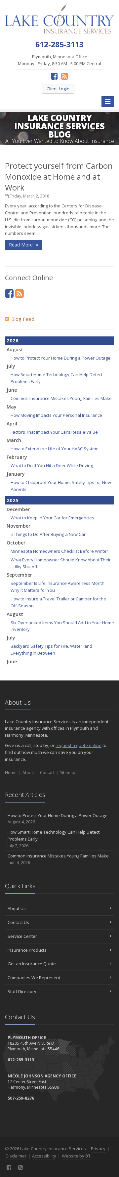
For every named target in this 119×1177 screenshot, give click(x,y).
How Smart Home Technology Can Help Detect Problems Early (53, 839)
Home (11, 772)
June (12, 390)
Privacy (98, 1149)
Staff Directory (22, 991)
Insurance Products (27, 950)
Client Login (58, 89)
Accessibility (44, 1156)
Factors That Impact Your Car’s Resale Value (54, 432)
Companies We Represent (34, 978)
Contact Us (18, 922)
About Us (17, 908)
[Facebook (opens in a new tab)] (54, 75)
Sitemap (67, 772)
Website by (76, 1156)
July (11, 366)
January (16, 474)
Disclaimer (16, 1156)
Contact (47, 772)
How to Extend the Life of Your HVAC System (55, 449)
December (18, 509)
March (14, 440)
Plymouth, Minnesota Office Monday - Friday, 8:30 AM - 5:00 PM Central (59, 60)
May (12, 407)
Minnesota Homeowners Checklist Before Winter (59, 551)
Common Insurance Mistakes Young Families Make (61, 398)
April (12, 423)
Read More (21, 244)
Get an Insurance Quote (32, 964)
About (28, 772)
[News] (64, 75)
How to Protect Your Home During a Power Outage (60, 358)
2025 (13, 500)
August (15, 349)
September (19, 575)
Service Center (22, 936)
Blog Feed (22, 319)
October (16, 543)
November (18, 526)
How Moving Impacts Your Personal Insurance (56, 415)
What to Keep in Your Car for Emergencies (52, 518)
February (17, 457)
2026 (13, 340)
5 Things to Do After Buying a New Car (48, 534)
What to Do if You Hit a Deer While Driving (52, 465)
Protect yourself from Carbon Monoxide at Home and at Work (59, 176)
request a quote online (78, 745)
